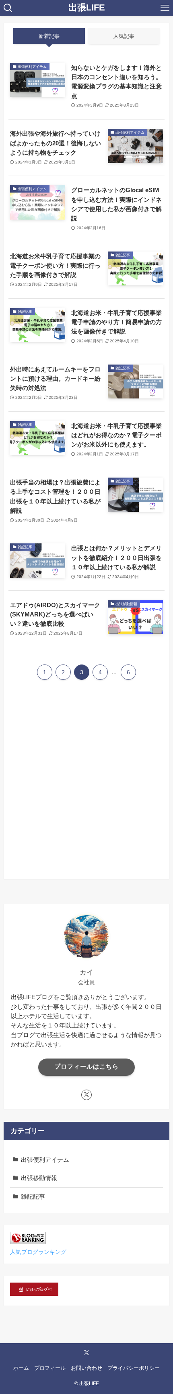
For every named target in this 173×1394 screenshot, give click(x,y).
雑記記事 (33, 1196)
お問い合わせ (86, 1368)
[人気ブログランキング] (27, 1242)
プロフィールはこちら (86, 1066)
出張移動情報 (39, 1177)
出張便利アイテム (45, 1159)
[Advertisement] (86, 787)
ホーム (21, 1368)
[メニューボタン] (165, 8)
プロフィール (50, 1368)
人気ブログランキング (38, 1252)
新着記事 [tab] (49, 36)
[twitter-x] (86, 1095)
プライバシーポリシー (133, 1368)
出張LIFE (86, 8)
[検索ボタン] (8, 8)
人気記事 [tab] (123, 36)
